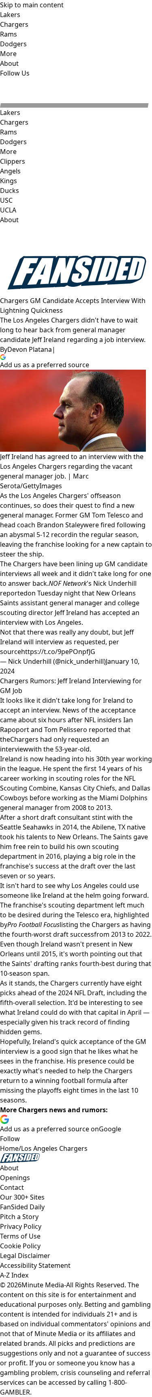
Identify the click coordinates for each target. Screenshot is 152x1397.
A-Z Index (14, 1275)
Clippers (12, 161)
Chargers (14, 122)
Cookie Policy (20, 1245)
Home (9, 1148)
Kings (8, 180)
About (9, 219)
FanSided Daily (22, 1206)
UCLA (8, 210)
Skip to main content (32, 4)
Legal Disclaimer (25, 1255)
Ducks (9, 190)
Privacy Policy (20, 1226)
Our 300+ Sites (22, 1197)
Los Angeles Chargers (54, 1148)
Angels (10, 171)
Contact (12, 1187)
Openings (15, 1177)
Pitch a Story (19, 1216)
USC (6, 200)
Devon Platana (29, 349)
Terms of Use (20, 1236)
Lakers (10, 112)
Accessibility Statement (35, 1265)
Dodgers (13, 141)
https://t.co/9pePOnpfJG (58, 651)
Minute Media (42, 1284)
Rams (8, 132)
